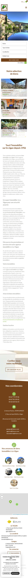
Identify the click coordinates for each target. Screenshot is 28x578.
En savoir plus (14, 369)
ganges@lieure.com (12, 429)
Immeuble (6, 111)
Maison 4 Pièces (8, 132)
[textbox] (14, 47)
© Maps (18, 514)
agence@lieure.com (12, 431)
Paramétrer (6, 573)
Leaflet (13, 514)
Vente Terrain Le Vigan (19, 477)
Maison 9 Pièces (8, 91)
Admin (24, 568)
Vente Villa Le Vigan (9, 477)
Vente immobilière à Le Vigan (9, 465)
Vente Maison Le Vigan (20, 465)
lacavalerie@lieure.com (14, 433)
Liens (22, 568)
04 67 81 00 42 (14, 399)
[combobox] (14, 43)
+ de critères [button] (21, 62)
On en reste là (14, 555)
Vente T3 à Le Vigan (14, 488)
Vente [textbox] (4, 43)
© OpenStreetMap (24, 514)
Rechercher (14, 60)
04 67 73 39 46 (14, 397)
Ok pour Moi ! (15, 573)
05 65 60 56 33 (14, 402)
